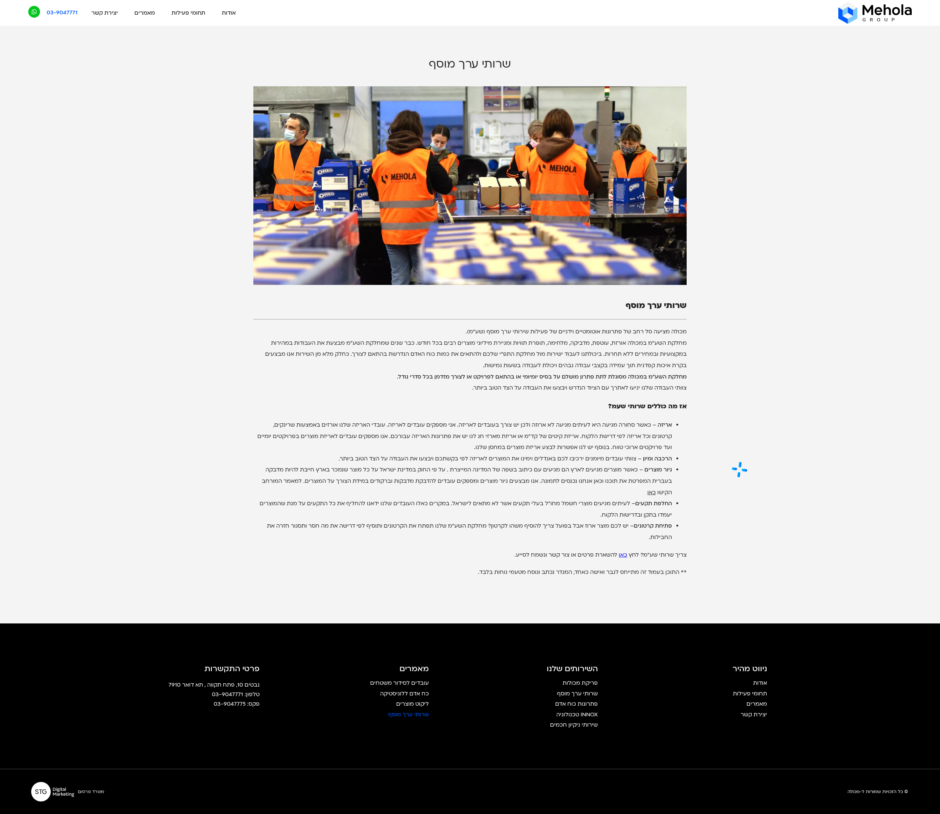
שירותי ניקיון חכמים (574, 725)
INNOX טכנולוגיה (577, 714)
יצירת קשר (104, 13)
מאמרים (144, 13)
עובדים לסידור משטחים (399, 683)
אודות (229, 13)
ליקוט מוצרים (412, 704)
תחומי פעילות (188, 13)
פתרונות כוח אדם (576, 704)
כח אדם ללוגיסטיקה (404, 694)
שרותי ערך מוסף (577, 694)
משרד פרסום (91, 792)
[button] (62, 12)
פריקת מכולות (580, 683)
